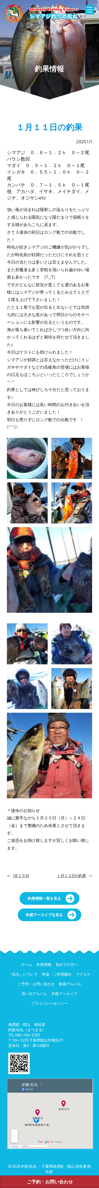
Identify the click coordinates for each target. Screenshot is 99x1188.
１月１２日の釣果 (71, 875)
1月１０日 (21, 875)
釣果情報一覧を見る (44, 898)
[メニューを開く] (89, 9)
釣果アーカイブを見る (44, 914)
